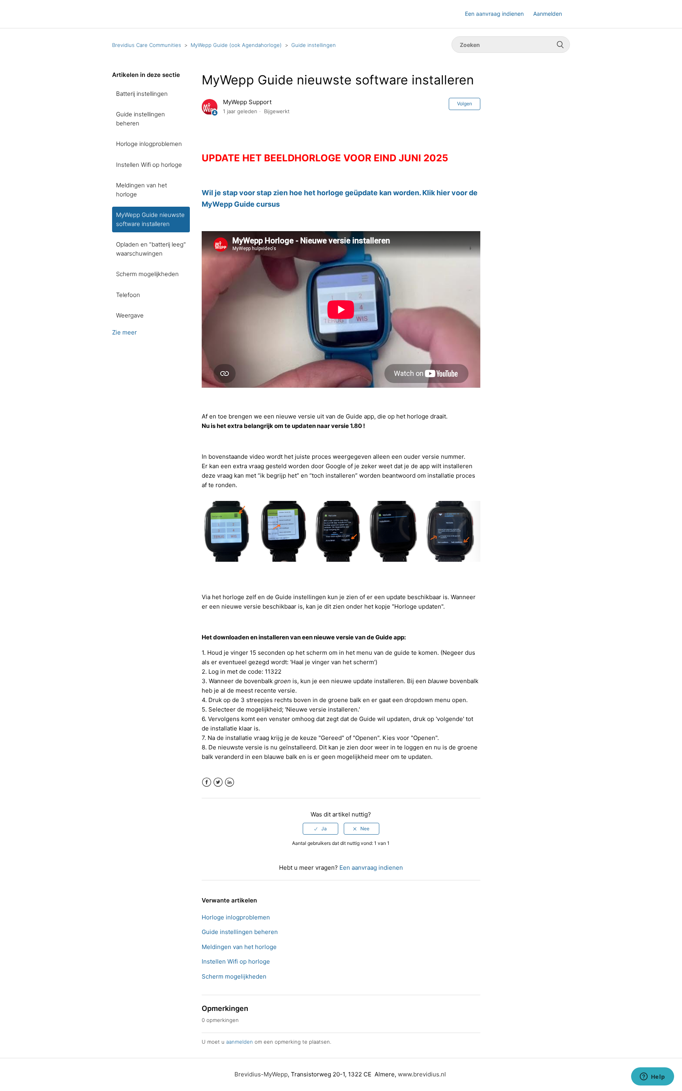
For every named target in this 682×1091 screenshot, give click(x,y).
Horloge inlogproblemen (149, 144)
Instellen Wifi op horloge (149, 164)
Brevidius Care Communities (146, 45)
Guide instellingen (313, 45)
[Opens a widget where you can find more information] (652, 1077)
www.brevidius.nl (422, 1074)
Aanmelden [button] (547, 13)
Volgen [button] (464, 103)
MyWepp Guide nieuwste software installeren (150, 219)
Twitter (218, 782)
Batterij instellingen (142, 93)
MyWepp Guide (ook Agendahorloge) (236, 45)
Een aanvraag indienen (494, 13)
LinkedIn (229, 782)
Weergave (130, 315)
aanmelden (239, 1042)
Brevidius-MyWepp (261, 1074)
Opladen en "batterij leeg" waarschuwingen (151, 249)
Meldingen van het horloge (141, 189)
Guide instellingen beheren (140, 118)
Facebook (207, 782)
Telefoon (128, 295)
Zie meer (124, 332)
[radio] (320, 829)
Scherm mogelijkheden (147, 274)
